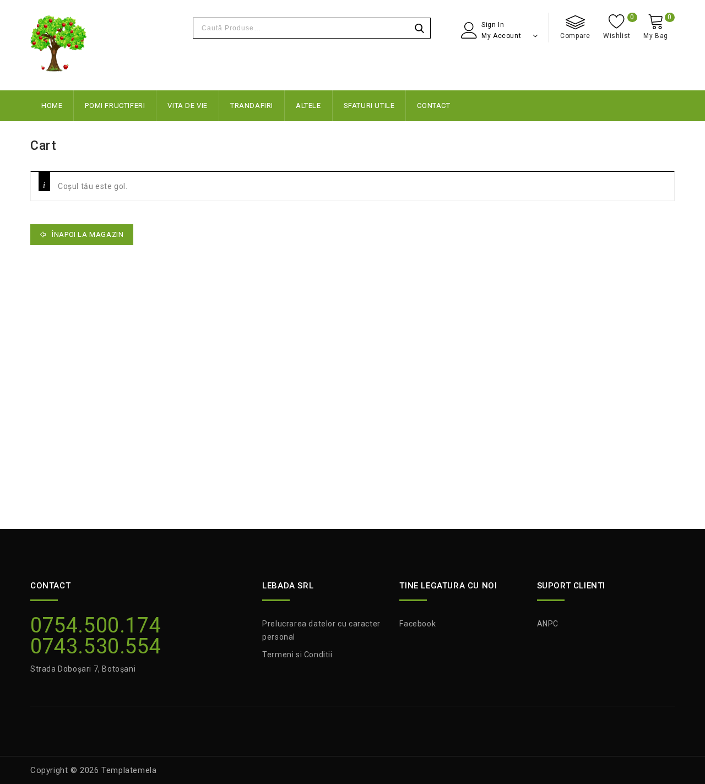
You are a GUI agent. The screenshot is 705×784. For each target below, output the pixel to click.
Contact (433, 105)
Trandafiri (251, 105)
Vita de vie (187, 105)
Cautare (419, 28)
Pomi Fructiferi (115, 105)
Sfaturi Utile (369, 105)
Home (51, 105)
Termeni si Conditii (297, 654)
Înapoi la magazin (87, 234)
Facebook (417, 623)
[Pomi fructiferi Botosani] (58, 45)
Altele (308, 105)
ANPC (547, 623)
